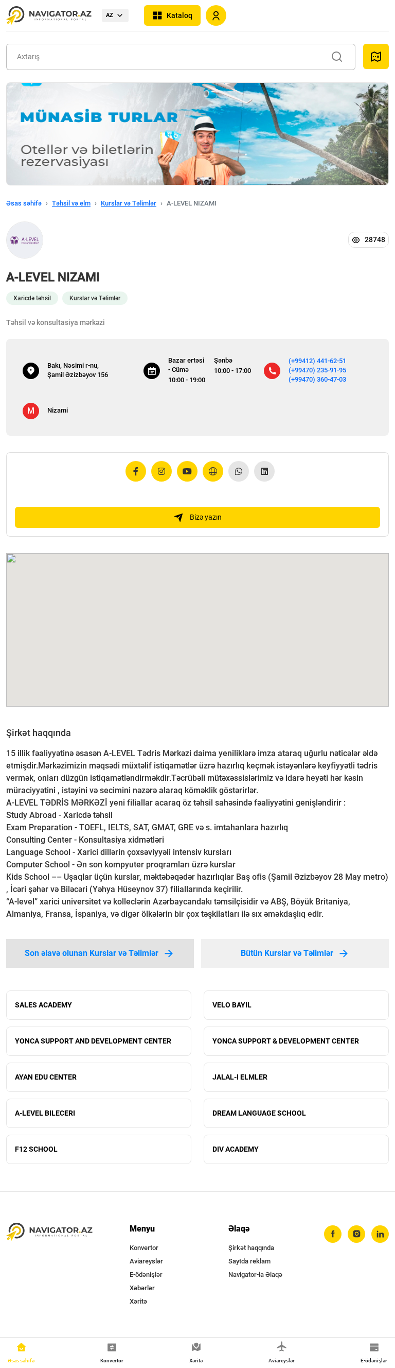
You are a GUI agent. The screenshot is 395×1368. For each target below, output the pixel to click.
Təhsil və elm (71, 203)
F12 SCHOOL (36, 1149)
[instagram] (356, 1234)
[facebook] (333, 1234)
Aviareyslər (146, 1261)
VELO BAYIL (232, 1005)
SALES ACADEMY (43, 1005)
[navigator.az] (49, 1232)
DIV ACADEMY (235, 1149)
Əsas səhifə (24, 203)
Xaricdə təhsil (32, 298)
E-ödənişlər (146, 1274)
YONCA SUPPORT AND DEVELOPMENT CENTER (93, 1041)
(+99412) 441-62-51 (317, 361)
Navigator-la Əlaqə (255, 1274)
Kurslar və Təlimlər (128, 203)
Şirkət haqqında (251, 1248)
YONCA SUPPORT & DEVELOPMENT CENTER (285, 1041)
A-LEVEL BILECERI (45, 1113)
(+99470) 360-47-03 (317, 379)
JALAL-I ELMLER (239, 1077)
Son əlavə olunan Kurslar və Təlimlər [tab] (91, 953)
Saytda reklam (249, 1261)
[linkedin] (380, 1234)
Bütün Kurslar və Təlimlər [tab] (287, 953)
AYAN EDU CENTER (46, 1077)
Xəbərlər (142, 1288)
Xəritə (138, 1301)
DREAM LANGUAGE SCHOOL (259, 1113)
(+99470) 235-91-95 (317, 370)
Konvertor (144, 1248)
